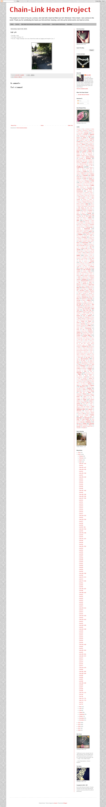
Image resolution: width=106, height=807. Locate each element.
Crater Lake (87, 195)
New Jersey (85, 305)
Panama (78, 325)
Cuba (79, 196)
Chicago (87, 181)
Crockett (92, 195)
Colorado (79, 189)
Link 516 (81, 511)
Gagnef (89, 217)
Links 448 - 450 (82, 469)
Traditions (79, 399)
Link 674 (81, 660)
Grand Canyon (80, 223)
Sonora (78, 379)
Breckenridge (89, 152)
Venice (82, 412)
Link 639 (81, 631)
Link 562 (81, 565)
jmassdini (88, 75)
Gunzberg (78, 227)
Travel (84, 399)
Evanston (84, 210)
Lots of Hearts (87, 269)
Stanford (90, 383)
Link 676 (81, 663)
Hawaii (90, 231)
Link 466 (81, 488)
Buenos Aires (79, 161)
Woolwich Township (83, 424)
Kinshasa (86, 255)
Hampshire (79, 228)
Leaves (92, 261)
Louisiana (78, 271)
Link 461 (81, 479)
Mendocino (79, 284)
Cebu (80, 175)
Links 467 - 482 (82, 490)
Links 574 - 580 (82, 581)
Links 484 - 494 (82, 494)
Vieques (92, 413)
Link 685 (81, 675)
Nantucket (84, 298)
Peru (83, 329)
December (81, 720)
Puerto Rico (80, 339)
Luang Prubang (84, 272)
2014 (79, 722)
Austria (84, 141)
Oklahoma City (90, 318)
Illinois (78, 242)
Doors (87, 204)
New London (91, 305)
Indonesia (91, 244)
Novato (78, 315)
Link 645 (81, 642)
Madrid (78, 275)
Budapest (91, 159)
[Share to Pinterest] (33, 75)
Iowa (78, 245)
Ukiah (91, 405)
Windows (88, 422)
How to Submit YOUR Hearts (58, 24)
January (81, 456)
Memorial (84, 283)
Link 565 (81, 571)
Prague (90, 336)
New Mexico (80, 307)
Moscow (88, 294)
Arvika (78, 138)
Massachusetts (84, 280)
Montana (85, 293)
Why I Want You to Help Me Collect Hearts (30, 24)
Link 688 (81, 681)
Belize (78, 145)
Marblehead (91, 276)
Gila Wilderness (86, 220)
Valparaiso (90, 409)
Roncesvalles (79, 351)
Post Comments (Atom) (22, 127)
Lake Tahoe (91, 258)
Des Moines (90, 202)
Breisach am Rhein (81, 154)
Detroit (82, 203)
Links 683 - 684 (82, 673)
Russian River (83, 353)
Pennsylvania (88, 328)
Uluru (78, 406)
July (80, 710)
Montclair (78, 294)
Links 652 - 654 (82, 650)
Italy (91, 247)
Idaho (93, 239)
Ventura (87, 412)
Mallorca (79, 276)
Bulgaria (90, 161)
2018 (79, 730)
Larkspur (91, 259)
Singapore (91, 374)
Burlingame (84, 162)
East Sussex (81, 207)
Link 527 (81, 521)
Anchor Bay (80, 133)
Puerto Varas (87, 339)
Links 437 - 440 (82, 463)
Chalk (84, 178)
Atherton (16, 77)
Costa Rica (90, 193)
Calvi (83, 168)
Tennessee (79, 393)
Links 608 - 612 (82, 608)
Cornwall (86, 192)
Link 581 (81, 583)
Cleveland (80, 185)
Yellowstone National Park (87, 426)
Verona (79, 413)
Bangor (86, 143)
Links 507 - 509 (82, 498)
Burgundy (78, 162)
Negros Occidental (88, 301)
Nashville (78, 300)
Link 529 (81, 525)
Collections (79, 188)
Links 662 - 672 (82, 656)
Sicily (91, 371)
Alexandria (85, 130)
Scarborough (89, 367)
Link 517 (81, 513)
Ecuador (78, 209)
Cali (91, 165)
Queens (91, 340)
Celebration (85, 175)
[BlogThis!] (29, 75)
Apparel (92, 134)
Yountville (84, 427)
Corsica (91, 192)
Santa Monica (87, 364)
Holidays (80, 234)
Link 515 (81, 509)
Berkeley (92, 145)
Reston (84, 347)
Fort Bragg (92, 214)
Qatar (82, 340)
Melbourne (79, 283)
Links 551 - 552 (82, 546)
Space (84, 381)
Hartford (91, 230)
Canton (78, 172)
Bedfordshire (90, 144)
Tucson (82, 402)
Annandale (85, 134)
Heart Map (69, 24)
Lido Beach (88, 263)
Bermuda (84, 147)
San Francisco (85, 358)
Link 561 (81, 563)
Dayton (90, 199)
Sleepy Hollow (88, 375)
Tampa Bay (82, 392)
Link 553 (81, 548)
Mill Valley (82, 290)
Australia (79, 141)
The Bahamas (79, 395)
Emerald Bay (90, 209)
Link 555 (81, 552)
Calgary (87, 165)
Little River (90, 265)
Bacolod (88, 141)
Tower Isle (90, 398)
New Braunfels (87, 304)
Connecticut (80, 191)
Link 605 (81, 602)
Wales (91, 416)
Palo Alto (83, 324)
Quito (89, 342)
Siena (93, 372)
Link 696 (81, 685)
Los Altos (81, 268)
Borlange (84, 151)
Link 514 (81, 507)
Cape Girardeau (90, 172)
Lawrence (86, 261)
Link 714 (81, 702)
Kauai (87, 252)
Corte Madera (79, 193)
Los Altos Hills (88, 268)
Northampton (83, 314)
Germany (90, 218)
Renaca (92, 346)
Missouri (92, 291)
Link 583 (81, 586)
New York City (87, 310)
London (78, 266)
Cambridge (79, 171)
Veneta (78, 412)
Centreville (84, 176)
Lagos (89, 256)
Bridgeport (90, 154)
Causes (92, 174)
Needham (78, 301)
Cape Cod (83, 172)
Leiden (81, 262)
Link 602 (81, 596)
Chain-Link (79, 178)
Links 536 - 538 (82, 532)
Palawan (88, 322)
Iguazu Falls (90, 241)
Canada (85, 171)
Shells (85, 371)
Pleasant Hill (79, 333)
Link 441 (81, 465)
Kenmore (92, 252)
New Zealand (79, 311)
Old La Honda (86, 319)
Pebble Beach (80, 328)
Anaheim (92, 131)
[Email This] (27, 75)
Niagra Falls (90, 311)
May (80, 706)
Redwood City (85, 346)
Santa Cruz (91, 362)
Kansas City (91, 251)
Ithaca (78, 248)
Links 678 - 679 (82, 667)
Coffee (92, 185)
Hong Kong (79, 235)
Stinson (78, 385)
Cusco (93, 196)
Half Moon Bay (89, 227)
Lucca (78, 273)
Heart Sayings (86, 232)
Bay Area (78, 144)
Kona (91, 255)
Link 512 (81, 504)
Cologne (84, 188)
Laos (86, 259)
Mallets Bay (92, 275)
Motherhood (84, 296)
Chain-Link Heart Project (50, 9)
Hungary (91, 238)
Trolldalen (91, 400)
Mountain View (85, 297)
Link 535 (81, 531)
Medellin (84, 282)
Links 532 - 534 (82, 529)
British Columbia (90, 157)
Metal (78, 287)
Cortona (85, 193)
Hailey (83, 227)
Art (89, 137)
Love (89, 271)
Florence (83, 213)
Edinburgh (84, 209)
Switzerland (79, 389)
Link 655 (81, 652)
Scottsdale (84, 368)
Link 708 (81, 694)
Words (90, 424)
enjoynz (55, 803)
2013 (79, 454)
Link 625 (81, 623)
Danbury (84, 199)
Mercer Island (81, 286)
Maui (79, 282)
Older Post (70, 125)
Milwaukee (92, 290)
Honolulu (85, 235)
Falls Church (84, 211)
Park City (87, 326)
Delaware (78, 200)
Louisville (84, 271)
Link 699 (81, 690)
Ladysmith (85, 256)
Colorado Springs (88, 189)
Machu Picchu (89, 273)
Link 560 (81, 561)
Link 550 (81, 544)
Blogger (65, 803)
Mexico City (90, 287)
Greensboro (81, 225)
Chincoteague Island (88, 182)
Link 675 (81, 661)
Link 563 (81, 567)
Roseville (86, 351)
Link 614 (81, 611)
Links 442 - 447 (82, 467)
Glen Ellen (87, 221)
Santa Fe (80, 364)
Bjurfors (88, 148)
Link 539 (81, 534)
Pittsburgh (91, 332)
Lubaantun (90, 272)
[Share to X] (30, 75)
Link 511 (81, 502)
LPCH (78, 272)
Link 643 (81, 638)
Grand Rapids (87, 223)
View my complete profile (82, 88)
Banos (91, 143)
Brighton (78, 155)
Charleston (79, 179)
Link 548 (81, 540)
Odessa (92, 317)
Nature (89, 300)
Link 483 (81, 492)
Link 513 (81, 506)
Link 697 (81, 687)
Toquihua (78, 398)
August (81, 712)
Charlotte (85, 179)
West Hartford (85, 419)
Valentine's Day (81, 409)
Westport (88, 420)
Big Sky (79, 148)
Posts (80, 100)
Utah (92, 407)
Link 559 (81, 559)
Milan (78, 290)
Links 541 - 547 (82, 538)
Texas (84, 394)
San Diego (88, 357)
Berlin (79, 147)
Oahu (84, 315)
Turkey (91, 402)
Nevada (84, 303)
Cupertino (84, 196)
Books (78, 151)
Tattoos (89, 392)
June (80, 708)
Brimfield (91, 155)
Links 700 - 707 (82, 692)
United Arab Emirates (85, 406)
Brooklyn (88, 158)
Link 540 (81, 536)
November (81, 718)
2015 (79, 724)
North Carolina (86, 312)
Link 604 (81, 600)
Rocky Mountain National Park (83, 350)
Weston (83, 420)
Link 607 (81, 606)
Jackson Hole (84, 248)
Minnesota (86, 291)
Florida (89, 213)
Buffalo (85, 161)
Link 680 (81, 669)
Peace (91, 326)
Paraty (78, 326)
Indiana (85, 244)
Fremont (84, 217)
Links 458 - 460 (82, 477)
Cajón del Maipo (80, 165)
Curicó (88, 196)
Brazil (83, 152)
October (81, 716)
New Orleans (87, 307)
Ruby (91, 351)
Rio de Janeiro (79, 349)
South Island (91, 379)
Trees (85, 401)
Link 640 (81, 633)
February (81, 458)
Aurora (86, 140)
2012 (79, 452)
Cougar (81, 195)
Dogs (87, 203)
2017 (79, 728)
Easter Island (89, 207)
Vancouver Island (88, 410)
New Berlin (79, 304)
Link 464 (81, 484)
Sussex (83, 388)
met (92, 286)
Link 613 (81, 609)
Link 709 (81, 696)
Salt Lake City (90, 353)
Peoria (78, 329)
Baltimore (82, 143)
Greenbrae (92, 224)
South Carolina (84, 379)
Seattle (90, 369)
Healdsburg (79, 232)
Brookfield (81, 158)
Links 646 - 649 (82, 644)
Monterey (83, 294)
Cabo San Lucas (83, 163)
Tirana (91, 396)
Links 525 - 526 (82, 519)
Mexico (84, 287)
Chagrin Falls (90, 176)
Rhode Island (90, 347)
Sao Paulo (91, 365)
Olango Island (79, 319)
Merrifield (87, 286)
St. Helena (89, 382)
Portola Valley (87, 335)
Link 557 (81, 556)
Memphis (90, 283)
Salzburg (88, 354)
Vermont (92, 412)
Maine (82, 275)
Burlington (91, 162)
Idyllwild (80, 241)
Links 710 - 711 (82, 698)
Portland (78, 335)
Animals (86, 133)
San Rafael (90, 361)
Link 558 (81, 558)
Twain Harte (85, 403)
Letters (90, 262)
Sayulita (83, 367)
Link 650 (81, 646)
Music (78, 298)
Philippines (79, 332)
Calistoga (91, 167)
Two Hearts (80, 405)
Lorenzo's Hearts (46, 24)
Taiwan (88, 391)
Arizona (78, 137)
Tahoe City (79, 391)
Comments (81, 103)
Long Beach (84, 266)
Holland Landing (89, 234)
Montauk (90, 293)
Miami (78, 289)
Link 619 (81, 617)
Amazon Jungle (80, 131)
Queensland (79, 342)
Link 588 (81, 590)
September (81, 714)
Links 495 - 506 (82, 496)
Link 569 (81, 575)
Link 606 (81, 604)
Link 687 (81, 679)
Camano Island (89, 168)
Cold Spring (89, 186)
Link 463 (81, 482)
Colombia (89, 188)
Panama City (83, 325)
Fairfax (78, 211)
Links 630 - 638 (82, 629)
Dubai (79, 206)
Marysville (91, 279)
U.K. (87, 405)
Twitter (91, 403)
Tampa (92, 391)
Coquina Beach (80, 192)
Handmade (87, 228)
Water (78, 419)
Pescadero (90, 329)
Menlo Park (91, 284)
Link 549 (81, 542)
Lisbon (84, 265)
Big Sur (84, 148)
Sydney (84, 389)
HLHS (93, 232)
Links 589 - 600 (82, 592)
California (20, 77)
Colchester (82, 186)
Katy (84, 252)
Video (83, 413)
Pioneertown (84, 332)
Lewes (78, 263)
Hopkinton (78, 237)
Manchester (85, 276)
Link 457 (81, 475)
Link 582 (81, 584)
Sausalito (78, 367)
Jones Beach (86, 249)
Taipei (84, 391)
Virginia (92, 415)
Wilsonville (82, 422)
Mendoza (85, 284)
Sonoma (90, 378)
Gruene (86, 225)
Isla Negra (92, 245)
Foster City (80, 216)
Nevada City (90, 303)
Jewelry (79, 249)
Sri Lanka (83, 382)
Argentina (90, 136)
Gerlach (84, 218)
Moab (80, 293)
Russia (78, 353)
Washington (79, 417)
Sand (78, 363)
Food (84, 214)
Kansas (86, 251)
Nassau (83, 300)
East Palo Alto (91, 206)
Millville (87, 290)
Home (12, 24)
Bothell (78, 152)
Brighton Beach (85, 155)
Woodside (91, 423)
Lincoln (79, 265)
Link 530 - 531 (82, 527)
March (80, 460)
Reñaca (79, 347)
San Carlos (80, 357)
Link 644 (81, 640)
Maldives (86, 275)
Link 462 (81, 481)
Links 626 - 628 (82, 625)
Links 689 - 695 (82, 683)
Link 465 (81, 486)
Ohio (79, 318)
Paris (82, 326)
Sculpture (90, 368)
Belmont (87, 145)
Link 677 (81, 665)
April (80, 462)
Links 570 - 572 (82, 577)
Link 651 (81, 648)
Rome (91, 350)
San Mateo (83, 360)
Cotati (78, 195)
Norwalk (90, 314)
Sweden (89, 388)
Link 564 (81, 569)
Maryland (84, 279)
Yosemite (78, 427)
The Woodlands (87, 395)
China (81, 182)
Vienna (87, 413)
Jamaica (90, 248)
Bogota (85, 150)
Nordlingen (79, 312)
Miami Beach (83, 289)
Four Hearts (89, 216)
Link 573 (81, 579)
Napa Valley (90, 298)
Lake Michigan (84, 258)
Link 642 (81, 636)
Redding (89, 344)
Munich (91, 297)
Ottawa (78, 322)
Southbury (80, 381)
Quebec (86, 340)
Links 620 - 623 (82, 619)
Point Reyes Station (88, 333)
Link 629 (81, 627)
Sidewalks (79, 372)
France (78, 217)
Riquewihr (86, 349)
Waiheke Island (83, 416)
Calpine (78, 168)
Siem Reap (88, 372)
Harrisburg (86, 230)
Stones (92, 385)
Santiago (82, 365)
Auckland (81, 140)
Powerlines (84, 336)
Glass (81, 221)
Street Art (82, 386)
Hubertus (80, 238)
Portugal (78, 336)
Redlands (78, 346)
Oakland (90, 315)
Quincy (84, 342)
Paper (89, 325)
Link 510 (81, 500)
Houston (84, 237)
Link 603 (81, 598)
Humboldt (85, 238)
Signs (79, 374)
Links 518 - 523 (82, 515)
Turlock (78, 403)
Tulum (87, 402)
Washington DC (88, 417)
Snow (85, 377)
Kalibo (81, 251)
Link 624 (81, 621)
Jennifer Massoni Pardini (83, 94)
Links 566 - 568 (82, 573)
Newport (85, 311)
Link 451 (81, 471)
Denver (84, 202)
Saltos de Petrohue (81, 354)
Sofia (79, 378)
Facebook (90, 210)
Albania (79, 130)
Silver (85, 374)
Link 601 (81, 594)
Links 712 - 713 (82, 700)
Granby (92, 221)
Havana (85, 231)
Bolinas (90, 150)
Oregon (89, 321)
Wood (84, 423)
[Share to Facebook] (32, 75)
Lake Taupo (81, 259)
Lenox (85, 262)
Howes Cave (91, 237)
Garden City (79, 218)
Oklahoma (83, 318)
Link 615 (81, 613)
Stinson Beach (85, 385)
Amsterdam (86, 131)
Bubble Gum (84, 159)
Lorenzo (17, 24)
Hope (91, 235)
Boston (90, 151)
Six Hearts (79, 375)
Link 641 (81, 634)
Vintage (86, 414)
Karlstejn (79, 252)
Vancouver (79, 410)
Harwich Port (79, 231)
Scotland (78, 368)
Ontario (82, 321)
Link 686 (81, 677)
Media (90, 282)
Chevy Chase (81, 181)
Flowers (78, 214)
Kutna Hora (79, 256)
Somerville (85, 378)
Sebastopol (79, 371)
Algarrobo (91, 130)
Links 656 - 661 (82, 654)
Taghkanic (90, 389)
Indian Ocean (79, 244)
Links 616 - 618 (82, 615)
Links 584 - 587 (82, 588)
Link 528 (81, 523)
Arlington (84, 137)
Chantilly (90, 178)
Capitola (78, 174)
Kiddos (78, 255)
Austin (91, 140)
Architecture (82, 136)
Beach (83, 144)
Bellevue (82, 145)
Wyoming (78, 426)
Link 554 (81, 550)
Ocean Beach (79, 317)
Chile (92, 181)
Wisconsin (79, 423)
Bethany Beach (91, 147)
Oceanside (87, 317)
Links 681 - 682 (82, 671)
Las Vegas (79, 261)
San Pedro (83, 361)
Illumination (85, 242)
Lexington (82, 263)
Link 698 (81, 688)
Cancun (90, 171)
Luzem (83, 273)
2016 (79, 726)
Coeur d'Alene (86, 185)
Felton (78, 213)
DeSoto (78, 203)
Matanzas (92, 280)
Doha (92, 203)
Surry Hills (78, 388)
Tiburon (84, 396)
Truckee (78, 402)
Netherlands (79, 303)
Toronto (84, 398)
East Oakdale (84, 206)
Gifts (78, 220)
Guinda (91, 225)
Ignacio (84, 241)
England (78, 210)
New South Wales (86, 308)
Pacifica (83, 322)
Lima (93, 263)
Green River (85, 224)
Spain (88, 381)
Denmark (79, 202)
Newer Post (13, 125)
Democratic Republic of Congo (88, 200)
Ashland (82, 138)
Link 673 (81, 658)
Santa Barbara (84, 362)
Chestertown (91, 179)
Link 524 (81, 517)
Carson (87, 174)
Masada (78, 280)
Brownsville (79, 159)
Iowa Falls (82, 245)
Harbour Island (79, 230)
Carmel (82, 174)
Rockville (91, 349)
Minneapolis (80, 291)
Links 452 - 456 (82, 473)
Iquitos (87, 245)
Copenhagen (89, 191)
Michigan (90, 289)
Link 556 (81, 554)
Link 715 (81, 704)
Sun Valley (91, 386)
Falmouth (90, 211)
